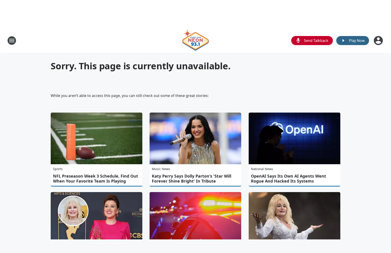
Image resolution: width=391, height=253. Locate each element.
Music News (161, 169)
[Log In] (379, 40)
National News (262, 169)
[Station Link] (195, 40)
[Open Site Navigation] (11, 40)
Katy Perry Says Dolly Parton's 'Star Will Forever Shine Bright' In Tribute (191, 178)
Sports (58, 169)
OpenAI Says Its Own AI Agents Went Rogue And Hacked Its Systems (288, 178)
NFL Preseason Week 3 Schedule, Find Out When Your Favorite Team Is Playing (95, 178)
